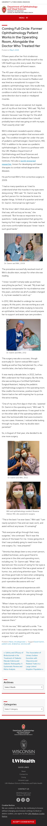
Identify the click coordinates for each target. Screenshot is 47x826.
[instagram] (23, 800)
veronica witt (25, 644)
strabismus (16, 644)
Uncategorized (19, 642)
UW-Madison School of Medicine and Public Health (23, 783)
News (11, 642)
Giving (23, 777)
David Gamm (39, 642)
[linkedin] (28, 800)
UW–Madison (16, 2)
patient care (6, 644)
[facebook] (18, 800)
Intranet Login (23, 780)
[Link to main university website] (23, 755)
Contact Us (24, 774)
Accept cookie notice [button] (23, 822)
